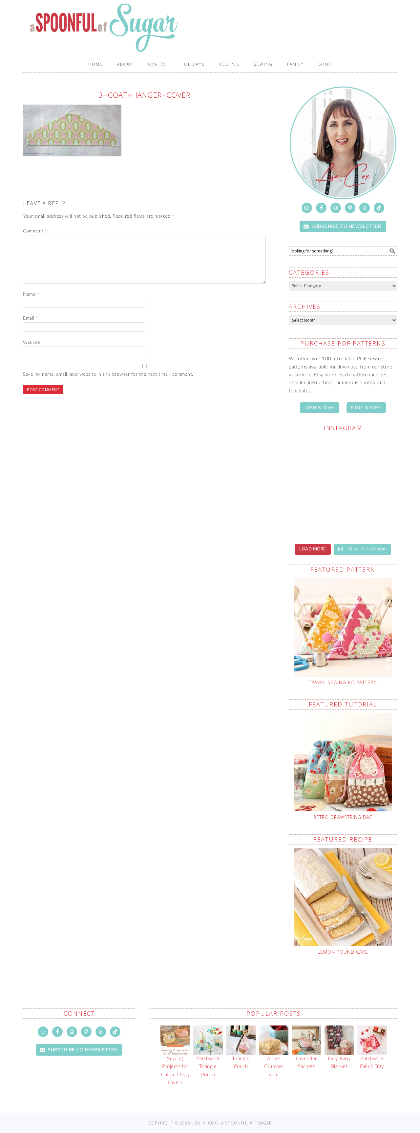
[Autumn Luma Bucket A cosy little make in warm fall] (371, 520)
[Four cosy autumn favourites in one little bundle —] (315, 455)
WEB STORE (319, 407)
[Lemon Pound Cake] (343, 897)
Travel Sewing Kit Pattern (343, 682)
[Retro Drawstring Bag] (343, 762)
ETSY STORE (366, 407)
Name (31, 294)
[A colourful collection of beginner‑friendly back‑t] (315, 520)
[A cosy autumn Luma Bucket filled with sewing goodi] (371, 488)
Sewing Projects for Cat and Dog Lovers (175, 1070)
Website (31, 342)
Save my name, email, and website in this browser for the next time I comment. (108, 374)
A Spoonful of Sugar (213, 27)
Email (30, 318)
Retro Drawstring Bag (343, 817)
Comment (35, 231)
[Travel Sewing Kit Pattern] (343, 627)
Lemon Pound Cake (343, 952)
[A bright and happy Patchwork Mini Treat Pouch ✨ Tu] (315, 488)
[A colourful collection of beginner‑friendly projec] (371, 455)
